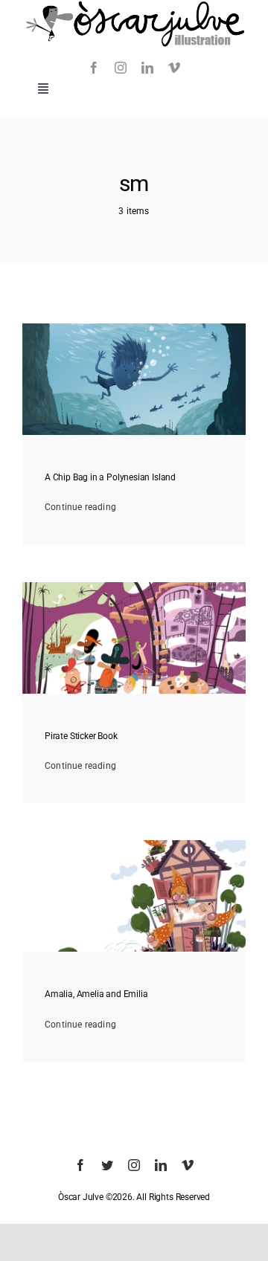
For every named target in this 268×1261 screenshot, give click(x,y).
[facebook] (94, 68)
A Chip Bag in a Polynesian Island (110, 477)
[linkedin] (147, 68)
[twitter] (107, 1165)
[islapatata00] (134, 328)
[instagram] (121, 68)
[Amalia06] (134, 844)
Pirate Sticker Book (81, 736)
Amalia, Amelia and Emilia (96, 994)
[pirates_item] (134, 586)
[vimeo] (174, 68)
